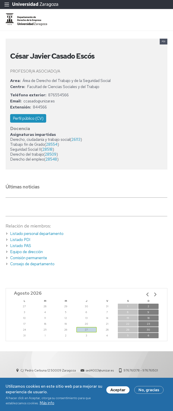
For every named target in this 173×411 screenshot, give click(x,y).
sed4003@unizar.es (100, 370)
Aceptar (117, 389)
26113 (75, 139)
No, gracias (149, 389)
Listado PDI (20, 239)
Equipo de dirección (26, 251)
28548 (51, 159)
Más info (47, 402)
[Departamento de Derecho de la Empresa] (26, 24)
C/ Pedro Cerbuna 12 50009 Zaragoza (48, 370)
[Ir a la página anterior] (147, 294)
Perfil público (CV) (28, 118)
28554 (51, 144)
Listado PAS (20, 245)
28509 (50, 154)
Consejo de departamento (32, 263)
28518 (47, 149)
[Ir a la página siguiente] (155, 294)
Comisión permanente (28, 257)
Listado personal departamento (37, 233)
